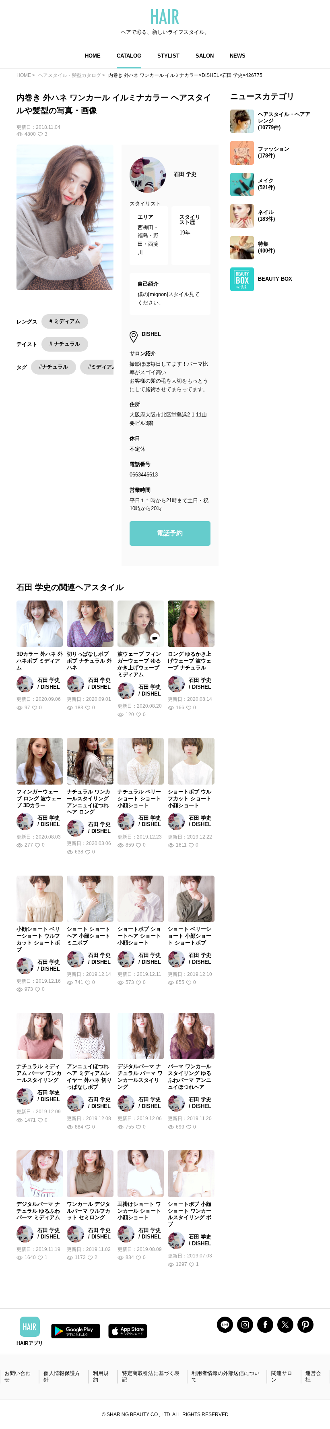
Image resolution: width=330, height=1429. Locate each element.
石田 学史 (185, 174)
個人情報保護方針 (61, 1376)
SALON (205, 56)
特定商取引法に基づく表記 (150, 1376)
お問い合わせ (17, 1376)
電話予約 (170, 533)
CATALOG (129, 56)
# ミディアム (65, 321)
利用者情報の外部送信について (226, 1376)
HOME (93, 56)
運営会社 (313, 1376)
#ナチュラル (53, 367)
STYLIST (168, 56)
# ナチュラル (65, 344)
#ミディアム (102, 367)
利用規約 (101, 1376)
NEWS (237, 56)
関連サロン (281, 1376)
